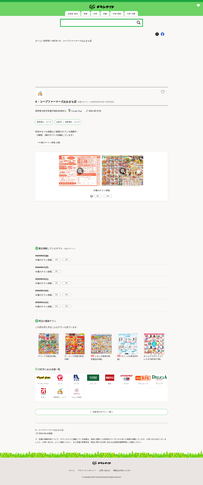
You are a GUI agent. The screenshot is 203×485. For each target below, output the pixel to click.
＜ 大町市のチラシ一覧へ (101, 412)
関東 (85, 14)
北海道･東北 (73, 14)
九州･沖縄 (131, 14)
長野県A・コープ (44, 122)
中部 (95, 14)
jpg (98, 196)
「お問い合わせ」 (48, 442)
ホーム (38, 41)
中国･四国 (117, 14)
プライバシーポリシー (87, 470)
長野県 (46, 41)
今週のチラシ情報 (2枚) (49, 142)
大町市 (54, 41)
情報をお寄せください (122, 470)
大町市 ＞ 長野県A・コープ (68, 122)
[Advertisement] (101, 65)
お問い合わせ (104, 470)
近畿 (105, 14)
